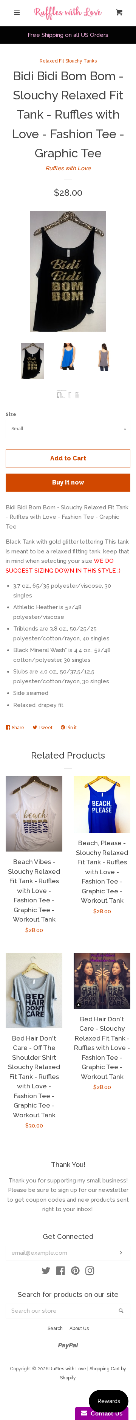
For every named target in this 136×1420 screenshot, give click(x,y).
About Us (79, 1328)
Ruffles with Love (68, 168)
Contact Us (105, 1413)
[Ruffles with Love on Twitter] (46, 1272)
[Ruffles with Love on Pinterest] (75, 1272)
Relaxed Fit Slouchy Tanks (68, 61)
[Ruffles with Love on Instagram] (89, 1272)
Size (11, 414)
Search (55, 1328)
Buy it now (68, 482)
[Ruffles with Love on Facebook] (60, 1272)
